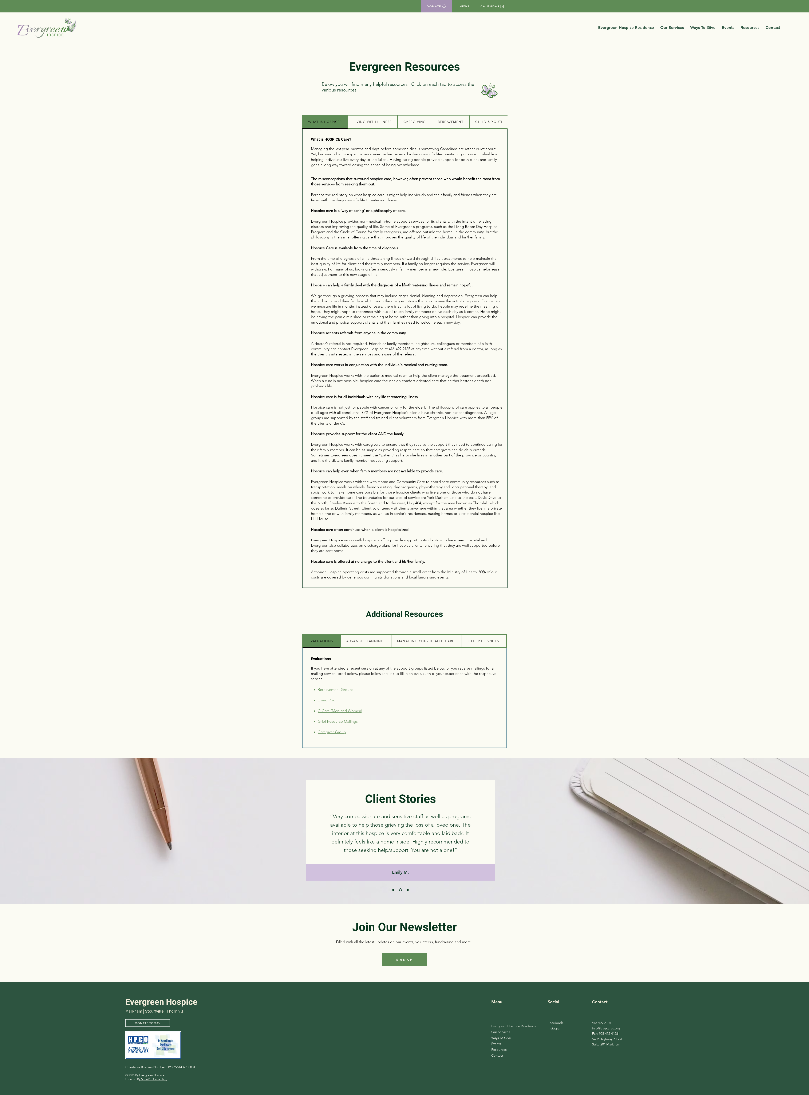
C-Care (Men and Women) (340, 711)
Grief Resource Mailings (338, 721)
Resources (499, 1050)
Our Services (500, 1032)
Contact (497, 1055)
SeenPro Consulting (153, 1079)
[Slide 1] (393, 890)
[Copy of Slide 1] (400, 890)
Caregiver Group (332, 732)
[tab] (325, 122)
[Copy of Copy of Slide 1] (407, 889)
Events (496, 1044)
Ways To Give (501, 1038)
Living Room (328, 700)
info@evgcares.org (606, 1028)
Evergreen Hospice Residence (505, 1026)
